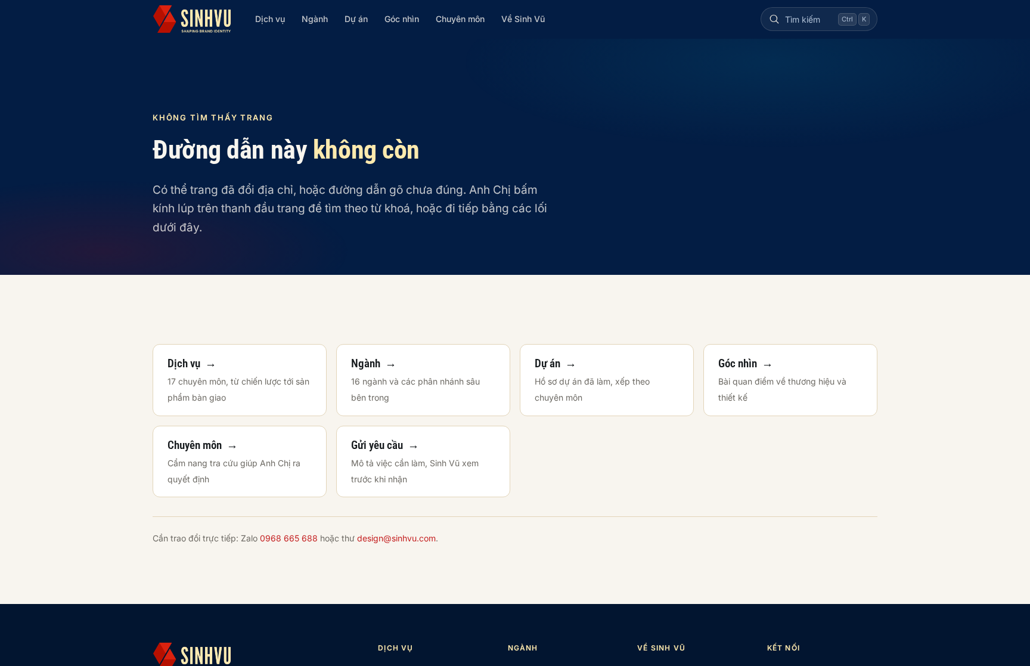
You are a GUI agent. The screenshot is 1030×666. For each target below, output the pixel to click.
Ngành (315, 19)
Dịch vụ (270, 19)
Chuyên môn (460, 19)
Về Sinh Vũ (523, 19)
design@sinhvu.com (396, 538)
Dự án (356, 19)
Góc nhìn (401, 19)
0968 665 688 (289, 538)
